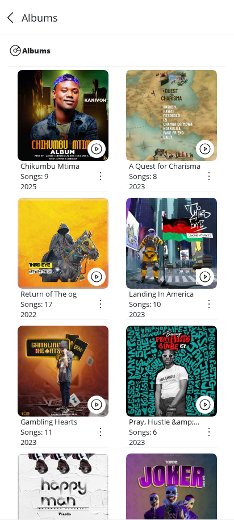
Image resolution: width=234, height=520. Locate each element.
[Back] (11, 17)
